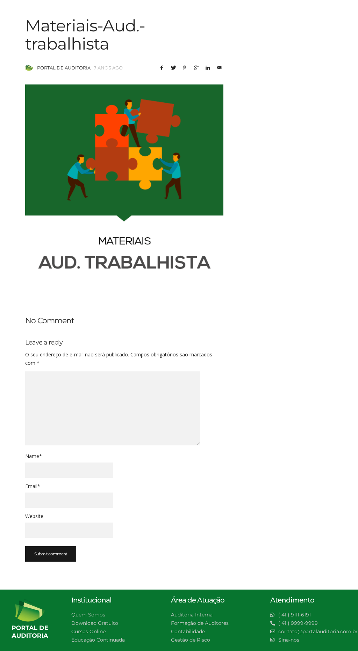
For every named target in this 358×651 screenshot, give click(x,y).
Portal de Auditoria (64, 68)
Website (34, 516)
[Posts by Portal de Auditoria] (29, 68)
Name (33, 456)
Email (32, 486)
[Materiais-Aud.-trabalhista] (124, 183)
